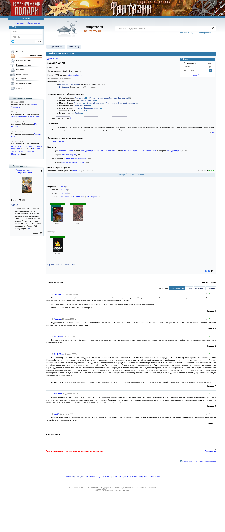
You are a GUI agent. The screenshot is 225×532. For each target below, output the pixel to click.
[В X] (212, 271)
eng (74, 477)
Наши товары (155, 477)
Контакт (77, 108)
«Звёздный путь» (75, 75)
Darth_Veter (59, 354)
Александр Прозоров (25, 170)
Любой (78, 113)
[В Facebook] (209, 271)
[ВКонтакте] (206, 271)
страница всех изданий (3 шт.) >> (61, 265)
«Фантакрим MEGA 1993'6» (72, 162)
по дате (189, 288)
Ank (213, 132)
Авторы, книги (35, 56)
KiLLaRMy (58, 336)
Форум (19, 88)
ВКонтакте (132, 477)
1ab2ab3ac (15, 205)
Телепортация (58, 141)
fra (78, 477)
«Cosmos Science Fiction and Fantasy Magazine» (25, 151)
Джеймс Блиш (53, 59)
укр (81, 477)
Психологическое (87, 100)
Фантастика (80, 98)
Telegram (143, 477)
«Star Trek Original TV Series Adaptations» (139, 151)
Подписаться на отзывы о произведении (199, 461)
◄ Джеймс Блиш (56, 47)
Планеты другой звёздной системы (120, 103)
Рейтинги (20, 70)
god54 (56, 414)
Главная (19, 51)
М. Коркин (63, 84)
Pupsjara (57, 319)
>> (29, 229)
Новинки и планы (23, 60)
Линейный (81, 111)
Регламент (90, 477)
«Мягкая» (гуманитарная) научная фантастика (108, 98)
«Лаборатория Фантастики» (117, 490)
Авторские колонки (24, 83)
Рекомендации (22, 74)
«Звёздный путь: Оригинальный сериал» (98, 151)
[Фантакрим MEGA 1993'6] (57, 251)
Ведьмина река (25, 173)
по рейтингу (200, 288)
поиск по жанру (186, 33)
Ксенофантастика (91, 108)
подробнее (197, 75)
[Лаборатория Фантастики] (67, 29)
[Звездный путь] (58, 215)
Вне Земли (78, 103)
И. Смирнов (64, 87)
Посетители (21, 79)
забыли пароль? (33, 23)
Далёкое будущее (81, 105)
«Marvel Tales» (34, 117)
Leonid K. (58, 294)
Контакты (106, 477)
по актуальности (177, 288)
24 (71, 118)
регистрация (20, 23)
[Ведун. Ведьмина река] (27, 192)
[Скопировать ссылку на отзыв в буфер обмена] (52, 294)
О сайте (67, 477)
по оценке (211, 288)
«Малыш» (76, 171)
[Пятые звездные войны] (78, 221)
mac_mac (58, 394)
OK (39, 41)
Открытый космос (94, 103)
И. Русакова (74, 84)
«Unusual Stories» (18, 117)
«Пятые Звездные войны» (75, 158)
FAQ (98, 477)
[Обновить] (40, 172)
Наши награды (119, 477)
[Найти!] (213, 28)
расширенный (205, 33)
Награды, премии (23, 65)
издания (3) (74, 47)
